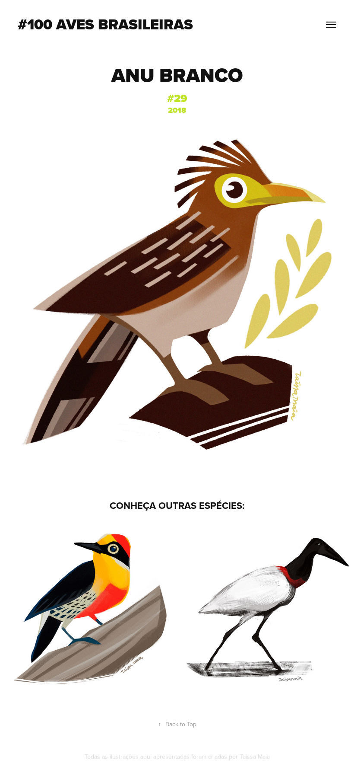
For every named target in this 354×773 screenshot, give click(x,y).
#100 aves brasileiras (105, 24)
